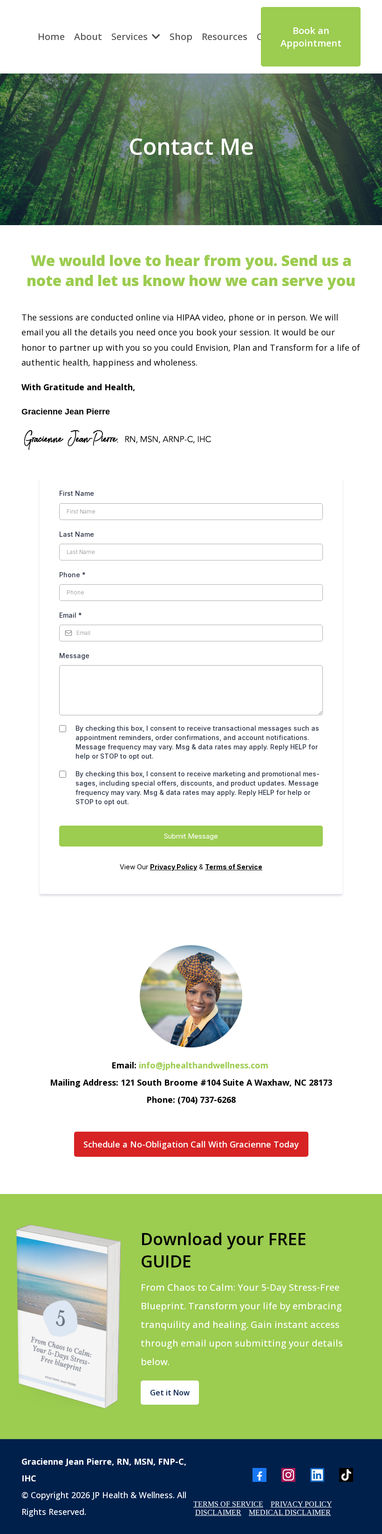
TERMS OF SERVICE (228, 1504)
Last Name (76, 534)
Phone (72, 575)
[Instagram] (288, 1475)
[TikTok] (346, 1475)
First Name (76, 493)
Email (70, 615)
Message (74, 656)
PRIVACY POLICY (301, 1504)
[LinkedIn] (317, 1475)
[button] (155, 36)
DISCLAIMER (218, 1512)
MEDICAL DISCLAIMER (290, 1512)
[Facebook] (259, 1475)
